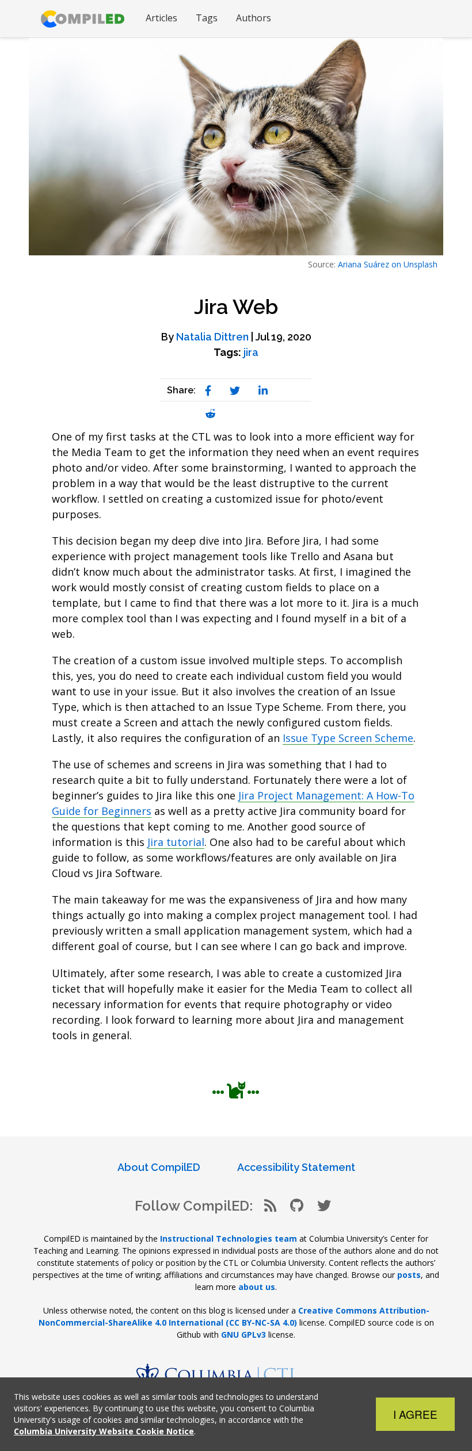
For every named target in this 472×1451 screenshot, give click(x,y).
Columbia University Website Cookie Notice (104, 1431)
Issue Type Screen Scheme (348, 738)
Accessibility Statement (296, 1167)
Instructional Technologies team (228, 1238)
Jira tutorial (175, 842)
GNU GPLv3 (243, 1334)
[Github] (297, 1205)
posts (409, 1274)
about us (256, 1286)
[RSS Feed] (270, 1205)
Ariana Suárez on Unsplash (387, 264)
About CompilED (158, 1167)
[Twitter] (324, 1205)
